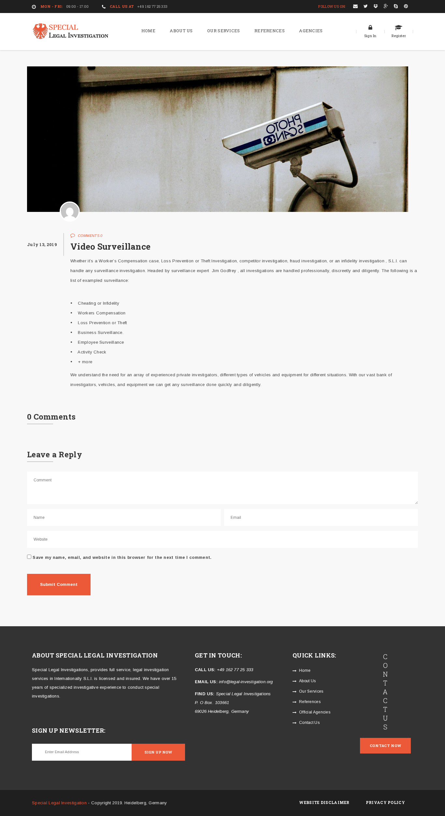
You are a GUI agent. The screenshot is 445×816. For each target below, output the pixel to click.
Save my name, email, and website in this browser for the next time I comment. (122, 557)
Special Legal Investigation (59, 802)
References (269, 31)
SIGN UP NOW (158, 752)
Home (148, 31)
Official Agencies (314, 712)
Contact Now (385, 745)
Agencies (311, 31)
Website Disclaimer (324, 802)
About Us (181, 31)
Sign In (370, 35)
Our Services (223, 31)
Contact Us (309, 722)
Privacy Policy (385, 802)
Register (399, 35)
